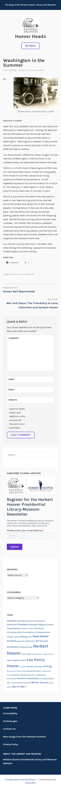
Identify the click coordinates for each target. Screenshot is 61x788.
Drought (10, 637)
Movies (19, 671)
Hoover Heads (30, 36)
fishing (23, 636)
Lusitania (23, 667)
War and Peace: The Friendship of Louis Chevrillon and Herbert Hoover (32, 303)
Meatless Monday (34, 667)
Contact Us (9, 728)
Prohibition (15, 675)
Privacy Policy (10, 744)
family (16, 637)
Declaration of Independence (36, 632)
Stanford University (27, 678)
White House (39, 682)
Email (12, 389)
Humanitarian (36, 654)
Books (50, 624)
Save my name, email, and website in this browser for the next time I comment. (17, 418)
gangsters (20, 641)
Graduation (13, 646)
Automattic (30, 783)
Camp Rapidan (14, 628)
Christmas (39, 628)
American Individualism (35, 621)
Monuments (11, 671)
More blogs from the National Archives (24, 736)
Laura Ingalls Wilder (16, 660)
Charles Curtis (27, 628)
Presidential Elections (32, 671)
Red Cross (32, 675)
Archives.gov (10, 721)
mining (47, 666)
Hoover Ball (26, 654)
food (30, 637)
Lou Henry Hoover (36, 70)
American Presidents (18, 624)
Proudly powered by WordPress (20, 779)
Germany (30, 641)
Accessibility (10, 713)
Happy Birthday (26, 647)
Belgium (42, 624)
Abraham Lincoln (16, 620)
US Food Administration (21, 683)
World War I (19, 686)
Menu (32, 45)
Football (11, 640)
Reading (23, 675)
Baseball (33, 624)
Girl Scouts (42, 640)
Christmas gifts (14, 632)
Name (12, 379)
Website (12, 400)
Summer (14, 274)
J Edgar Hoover (48, 654)
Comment (14, 338)
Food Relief (40, 636)
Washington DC (26, 274)
